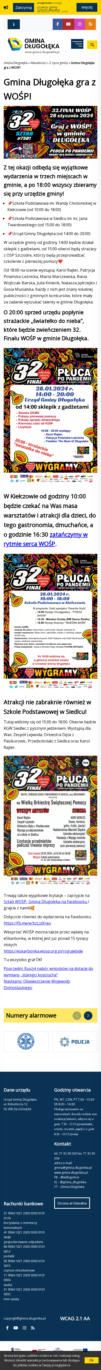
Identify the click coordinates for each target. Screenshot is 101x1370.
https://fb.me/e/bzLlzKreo (27, 923)
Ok (91, 1360)
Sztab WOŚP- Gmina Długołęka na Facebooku (46, 901)
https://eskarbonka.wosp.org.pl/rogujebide (43, 951)
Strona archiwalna (73, 1204)
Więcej (86, 7)
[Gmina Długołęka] (32, 52)
